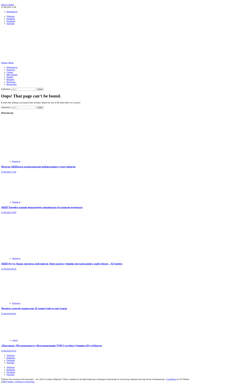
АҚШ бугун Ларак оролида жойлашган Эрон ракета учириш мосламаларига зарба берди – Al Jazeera (61, 263)
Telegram (10, 355)
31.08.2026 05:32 (8, 351)
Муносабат (11, 84)
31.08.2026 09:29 (8, 269)
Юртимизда (11, 12)
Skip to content (7, 5)
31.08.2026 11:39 (8, 172)
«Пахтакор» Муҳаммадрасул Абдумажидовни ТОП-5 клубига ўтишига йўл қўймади (51, 345)
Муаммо (10, 79)
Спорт (15, 340)
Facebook (10, 360)
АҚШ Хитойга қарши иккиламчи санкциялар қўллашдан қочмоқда (42, 207)
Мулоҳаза (10, 82)
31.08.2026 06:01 (8, 314)
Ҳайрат (9, 77)
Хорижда (10, 70)
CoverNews (171, 379)
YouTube (10, 363)
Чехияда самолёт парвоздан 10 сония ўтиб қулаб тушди (34, 308)
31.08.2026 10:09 (8, 212)
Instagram (10, 358)
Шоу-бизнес (12, 75)
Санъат (9, 72)
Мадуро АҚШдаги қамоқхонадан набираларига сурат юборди (38, 166)
